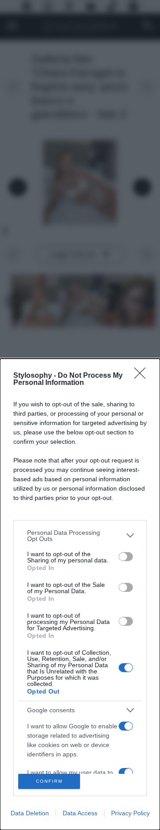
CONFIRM (49, 781)
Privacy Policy (130, 813)
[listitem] (80, 535)
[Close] (142, 376)
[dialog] (80, 594)
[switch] (126, 556)
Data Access (80, 813)
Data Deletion (30, 813)
